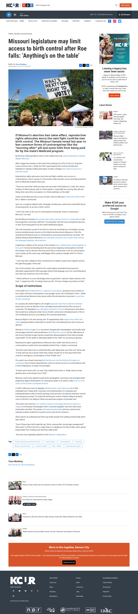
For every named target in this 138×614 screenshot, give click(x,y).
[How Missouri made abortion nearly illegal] (15, 500)
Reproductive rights (73, 446)
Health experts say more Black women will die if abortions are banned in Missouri (51, 532)
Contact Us (79, 587)
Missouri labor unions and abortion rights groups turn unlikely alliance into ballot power (120, 140)
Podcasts (53, 591)
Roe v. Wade (56, 446)
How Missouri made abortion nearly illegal (37, 500)
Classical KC (100, 21)
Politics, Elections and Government (20, 34)
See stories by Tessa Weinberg (21, 464)
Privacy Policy (107, 596)
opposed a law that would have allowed (66, 304)
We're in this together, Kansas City (69, 547)
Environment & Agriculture (118, 153)
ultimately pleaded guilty (52, 409)
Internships (79, 596)
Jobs (77, 591)
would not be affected (74, 197)
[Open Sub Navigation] (25, 21)
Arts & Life (32, 21)
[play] (9, 15)
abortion (79, 441)
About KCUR (53, 578)
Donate (126, 5)
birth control (50, 441)
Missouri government (22, 446)
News (22, 21)
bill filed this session (58, 332)
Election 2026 (12, 21)
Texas (38, 330)
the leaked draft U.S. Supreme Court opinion (44, 291)
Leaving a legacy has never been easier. (114, 70)
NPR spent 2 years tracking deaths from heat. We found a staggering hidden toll (120, 119)
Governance (107, 587)
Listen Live (53, 582)
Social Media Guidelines (110, 578)
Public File (106, 591)
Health (115, 111)
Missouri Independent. (58, 434)
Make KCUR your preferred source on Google (114, 205)
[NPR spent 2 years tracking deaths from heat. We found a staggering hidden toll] (105, 115)
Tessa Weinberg (21, 64)
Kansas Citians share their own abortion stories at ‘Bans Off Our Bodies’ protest (51, 485)
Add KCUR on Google (114, 221)
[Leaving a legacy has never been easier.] (114, 49)
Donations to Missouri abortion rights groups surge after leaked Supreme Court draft (52, 517)
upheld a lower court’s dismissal (57, 388)
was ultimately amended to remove (50, 309)
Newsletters (53, 596)
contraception (65, 441)
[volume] (15, 14)
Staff (78, 582)
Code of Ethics (107, 582)
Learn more (114, 95)
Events (78, 578)
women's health (41, 446)
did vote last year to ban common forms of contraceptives (58, 219)
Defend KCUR (69, 562)
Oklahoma (28, 330)
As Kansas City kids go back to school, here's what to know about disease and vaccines (120, 184)
